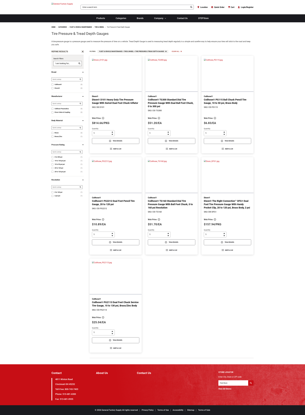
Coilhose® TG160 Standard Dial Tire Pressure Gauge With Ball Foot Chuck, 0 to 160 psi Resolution (170, 204)
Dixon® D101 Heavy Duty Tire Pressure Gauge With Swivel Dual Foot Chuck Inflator (115, 101)
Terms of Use (163, 410)
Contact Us (182, 18)
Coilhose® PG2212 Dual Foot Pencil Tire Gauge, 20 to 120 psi (113, 203)
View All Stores (224, 389)
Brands (140, 18)
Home (53, 27)
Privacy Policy (148, 410)
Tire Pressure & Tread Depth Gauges (118, 27)
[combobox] (135, 7)
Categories (121, 18)
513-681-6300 (69, 394)
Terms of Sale (204, 410)
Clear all (175, 51)
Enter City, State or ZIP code (229, 377)
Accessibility (178, 410)
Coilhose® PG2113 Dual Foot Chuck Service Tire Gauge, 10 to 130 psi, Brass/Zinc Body (115, 304)
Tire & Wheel (99, 27)
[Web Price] (103, 118)
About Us (102, 373)
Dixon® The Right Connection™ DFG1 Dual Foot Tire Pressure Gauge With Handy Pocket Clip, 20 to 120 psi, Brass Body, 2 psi (227, 204)
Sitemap (190, 410)
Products (100, 18)
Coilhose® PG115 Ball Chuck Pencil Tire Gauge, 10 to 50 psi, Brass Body (225, 101)
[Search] (191, 7)
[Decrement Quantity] (112, 134)
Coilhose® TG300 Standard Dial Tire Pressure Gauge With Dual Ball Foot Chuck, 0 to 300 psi (170, 103)
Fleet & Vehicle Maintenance (81, 27)
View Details (117, 141)
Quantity (95, 129)
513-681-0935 (66, 399)
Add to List (117, 149)
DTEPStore (203, 18)
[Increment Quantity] (112, 132)
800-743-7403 (71, 389)
